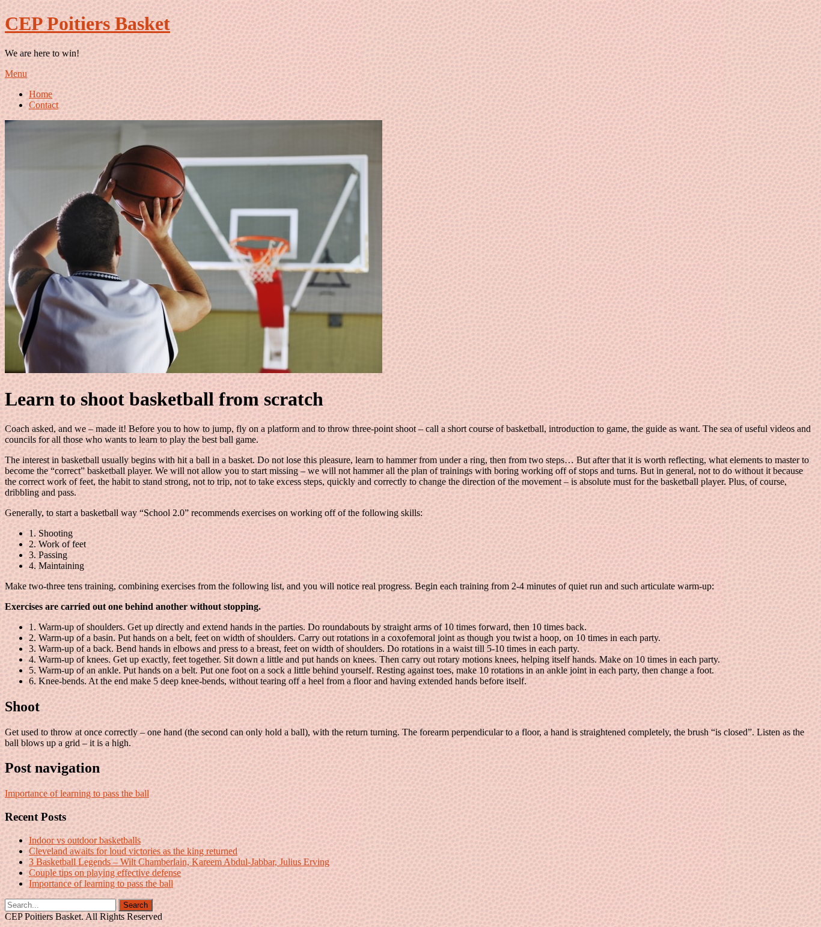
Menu (16, 73)
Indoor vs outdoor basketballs (85, 840)
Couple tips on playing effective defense (105, 873)
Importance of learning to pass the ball (77, 793)
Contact (43, 105)
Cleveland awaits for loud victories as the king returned (133, 851)
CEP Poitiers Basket (87, 23)
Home (40, 94)
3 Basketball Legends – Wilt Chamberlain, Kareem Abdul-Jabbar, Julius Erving (179, 862)
